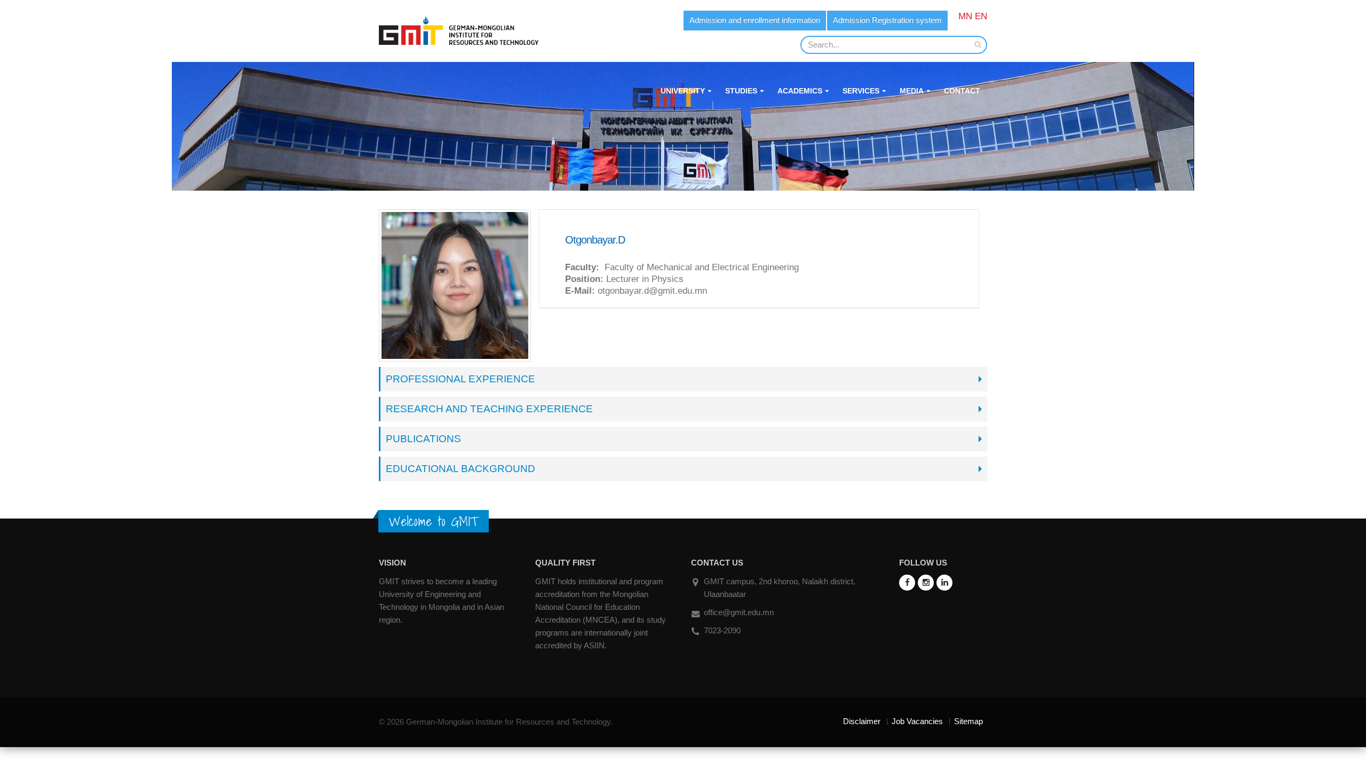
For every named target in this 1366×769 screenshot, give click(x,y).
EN (981, 16)
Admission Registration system (887, 20)
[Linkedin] (944, 583)
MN (965, 16)
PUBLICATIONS (423, 438)
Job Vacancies (917, 721)
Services (861, 91)
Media (912, 91)
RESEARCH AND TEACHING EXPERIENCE (489, 408)
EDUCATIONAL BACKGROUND (460, 468)
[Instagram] (926, 583)
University (683, 91)
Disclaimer (861, 721)
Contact (962, 91)
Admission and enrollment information (754, 20)
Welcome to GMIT (433, 521)
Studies (741, 91)
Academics (799, 91)
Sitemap (968, 721)
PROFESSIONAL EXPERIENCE (460, 378)
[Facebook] (907, 583)
